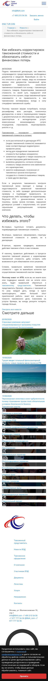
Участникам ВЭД (21, 571)
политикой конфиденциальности (14, 652)
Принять (24, 676)
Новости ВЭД (19, 549)
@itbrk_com (30, 618)
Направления (20, 596)
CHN (13, 24)
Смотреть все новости (11, 309)
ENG (4, 24)
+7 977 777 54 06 (16, 618)
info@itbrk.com (18, 10)
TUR (8, 24)
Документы (19, 577)
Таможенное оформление (19, 557)
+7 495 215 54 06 (19, 15)
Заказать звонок (36, 15)
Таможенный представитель (20, 541)
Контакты (18, 603)
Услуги (17, 590)
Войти (36, 19)
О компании (19, 564)
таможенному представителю (16, 285)
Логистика (18, 584)
